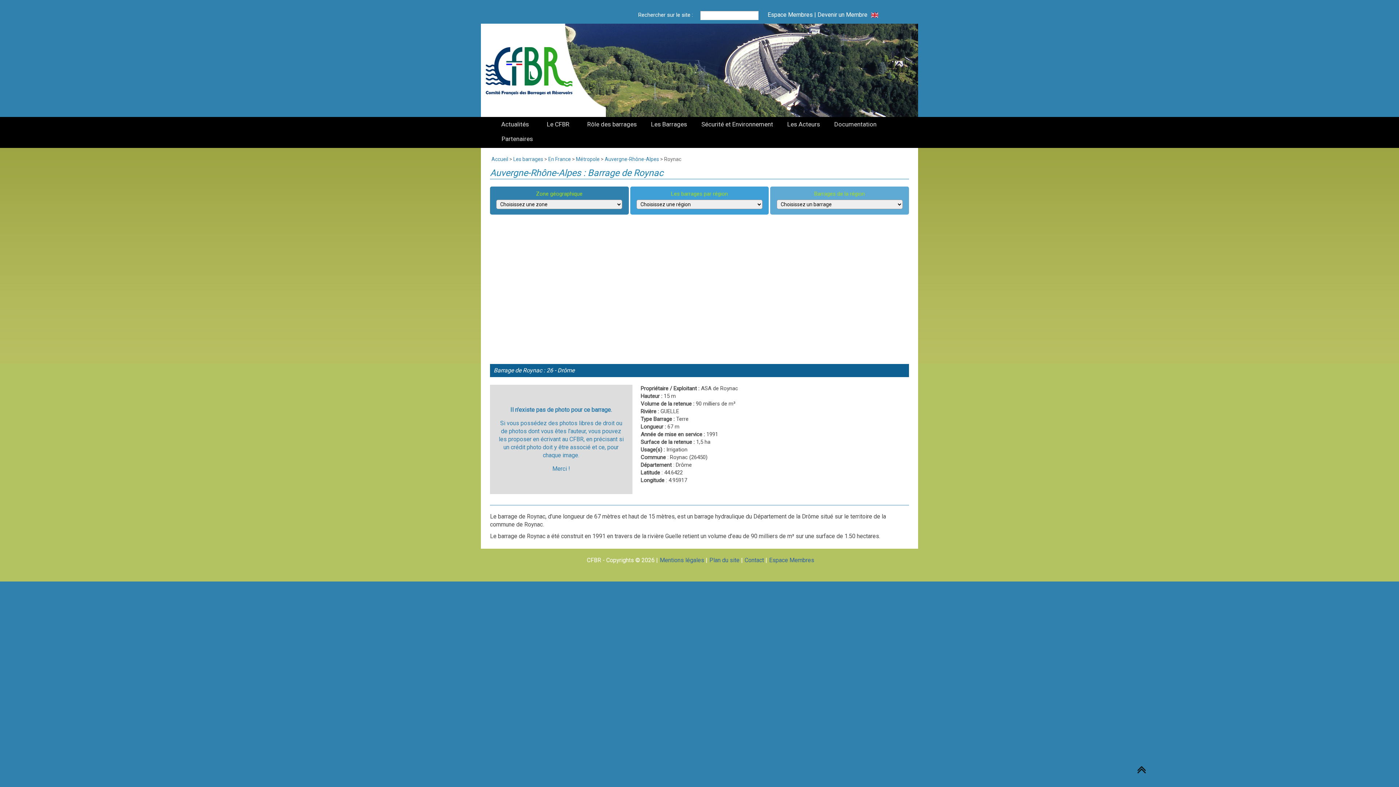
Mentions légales (682, 560)
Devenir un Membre (842, 14)
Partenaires (517, 138)
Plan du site (724, 560)
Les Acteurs (803, 124)
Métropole (588, 159)
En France (559, 159)
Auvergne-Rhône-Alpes (632, 159)
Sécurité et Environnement (737, 124)
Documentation (855, 124)
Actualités (515, 124)
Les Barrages (669, 124)
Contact (754, 560)
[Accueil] (533, 70)
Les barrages (528, 159)
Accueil (499, 159)
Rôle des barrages (612, 124)
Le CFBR (558, 124)
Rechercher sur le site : (665, 15)
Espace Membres (790, 14)
